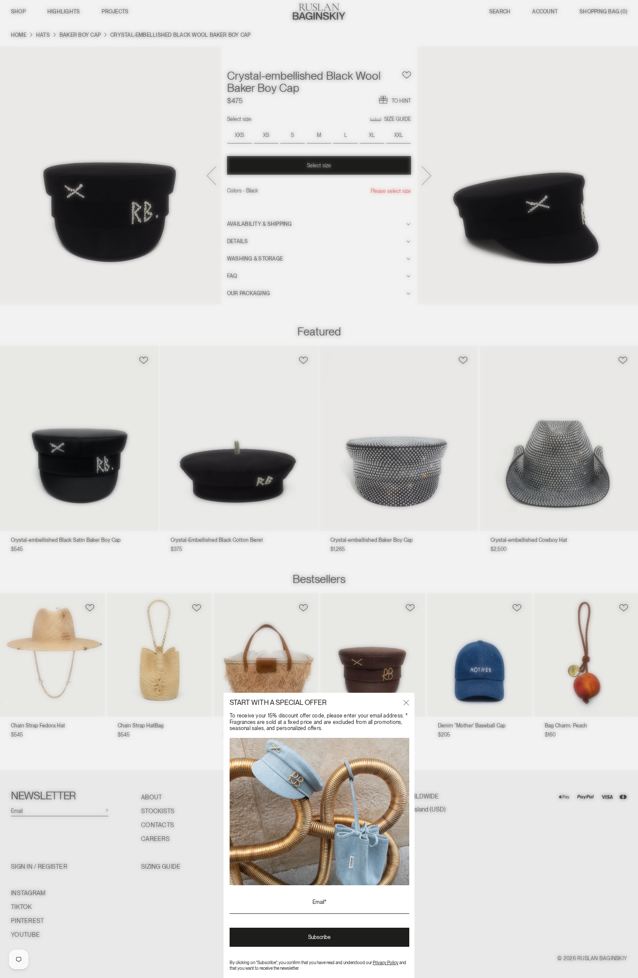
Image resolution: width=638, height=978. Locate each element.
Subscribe (319, 937)
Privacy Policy (385, 962)
